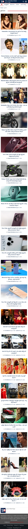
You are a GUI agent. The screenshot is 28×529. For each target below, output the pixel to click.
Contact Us (16, 525)
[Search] (23, 2)
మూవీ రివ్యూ (23, 4)
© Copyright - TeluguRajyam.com (14, 527)
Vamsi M (10, 133)
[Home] (1, 4)
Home (2, 8)
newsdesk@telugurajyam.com (16, 522)
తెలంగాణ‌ (12, 4)
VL (9, 35)
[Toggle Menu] (26, 1)
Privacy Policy (10, 525)
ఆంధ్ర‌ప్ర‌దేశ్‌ (6, 4)
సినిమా (17, 4)
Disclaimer (22, 525)
